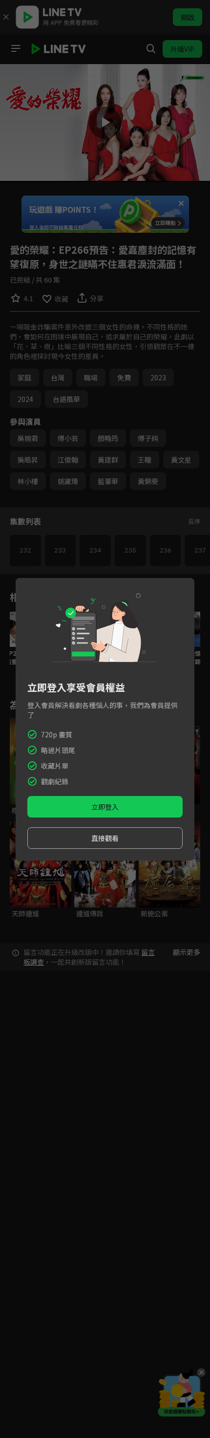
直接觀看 (105, 838)
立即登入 (105, 807)
